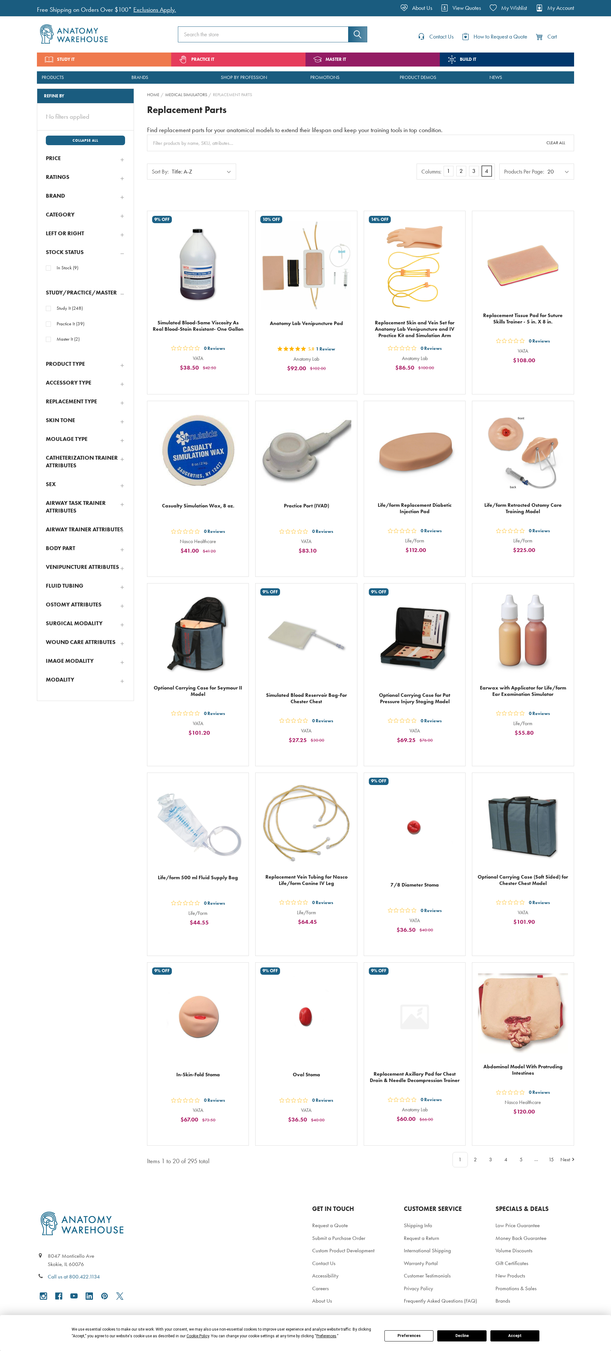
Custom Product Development (343, 1250)
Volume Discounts (513, 1250)
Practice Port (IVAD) (306, 506)
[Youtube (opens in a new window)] (74, 1296)
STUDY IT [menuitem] (65, 59)
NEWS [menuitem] (495, 77)
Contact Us (323, 1263)
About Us (322, 1301)
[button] (85, 158)
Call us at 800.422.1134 (74, 1276)
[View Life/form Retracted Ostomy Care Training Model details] (523, 452)
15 (551, 1159)
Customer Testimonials (427, 1275)
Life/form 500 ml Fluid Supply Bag (198, 877)
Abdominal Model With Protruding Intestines (523, 1070)
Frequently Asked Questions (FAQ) (440, 1301)
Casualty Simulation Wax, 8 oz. (198, 506)
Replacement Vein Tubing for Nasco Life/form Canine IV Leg (306, 880)
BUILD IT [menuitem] (468, 59)
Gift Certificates (511, 1263)
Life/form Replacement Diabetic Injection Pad (415, 508)
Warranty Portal (421, 1263)
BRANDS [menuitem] (139, 77)
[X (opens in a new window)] (119, 1296)
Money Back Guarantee (520, 1238)
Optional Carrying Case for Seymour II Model (198, 691)
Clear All (555, 142)
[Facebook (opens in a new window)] (58, 1296)
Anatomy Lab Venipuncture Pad (306, 323)
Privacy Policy (418, 1288)
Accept (515, 1335)
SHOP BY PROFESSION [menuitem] (244, 77)
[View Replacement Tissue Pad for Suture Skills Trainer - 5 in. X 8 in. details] (523, 262)
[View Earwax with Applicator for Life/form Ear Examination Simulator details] (523, 634)
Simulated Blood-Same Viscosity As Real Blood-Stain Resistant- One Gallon (198, 326)
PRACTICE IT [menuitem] (202, 59)
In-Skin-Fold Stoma (198, 1075)
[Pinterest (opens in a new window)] (104, 1296)
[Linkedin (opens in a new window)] (89, 1296)
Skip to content (20, 7)
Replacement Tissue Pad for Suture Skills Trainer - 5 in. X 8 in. (523, 318)
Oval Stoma (306, 1075)
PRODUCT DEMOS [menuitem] (418, 77)
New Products (510, 1275)
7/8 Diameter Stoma (414, 885)
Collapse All (85, 140)
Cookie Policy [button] (197, 1336)
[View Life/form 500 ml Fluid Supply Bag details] (198, 823)
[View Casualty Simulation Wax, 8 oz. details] (198, 452)
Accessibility (325, 1275)
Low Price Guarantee (517, 1225)
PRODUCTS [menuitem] (53, 77)
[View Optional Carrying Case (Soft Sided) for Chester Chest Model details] (523, 823)
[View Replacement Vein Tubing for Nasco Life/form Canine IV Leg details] (306, 823)
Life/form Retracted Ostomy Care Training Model (523, 508)
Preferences (409, 1335)
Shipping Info (418, 1225)
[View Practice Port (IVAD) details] (306, 452)
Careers (320, 1288)
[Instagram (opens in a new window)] (43, 1296)
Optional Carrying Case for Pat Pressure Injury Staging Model (414, 698)
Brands (502, 1301)
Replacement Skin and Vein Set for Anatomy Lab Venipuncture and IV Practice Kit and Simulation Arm (414, 329)
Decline (462, 1335)
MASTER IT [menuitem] (336, 59)
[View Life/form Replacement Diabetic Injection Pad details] (414, 452)
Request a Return (421, 1238)
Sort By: (160, 171)
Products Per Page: (524, 171)
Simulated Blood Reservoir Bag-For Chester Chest (306, 698)
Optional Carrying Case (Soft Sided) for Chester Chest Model (523, 880)
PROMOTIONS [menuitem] (325, 77)
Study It (70, 308)
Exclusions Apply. (154, 9)
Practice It (70, 324)
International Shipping (427, 1250)
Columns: (431, 171)
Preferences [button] (326, 1336)
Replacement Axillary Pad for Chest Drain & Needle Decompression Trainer (415, 1077)
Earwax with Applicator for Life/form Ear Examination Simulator (523, 691)
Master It (68, 339)
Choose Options (419, 382)
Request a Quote (330, 1225)
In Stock (67, 268)
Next (565, 1159)
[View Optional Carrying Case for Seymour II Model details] (198, 634)
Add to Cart (202, 382)
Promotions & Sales (516, 1288)
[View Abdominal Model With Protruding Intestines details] (523, 1013)
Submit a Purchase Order (338, 1238)
